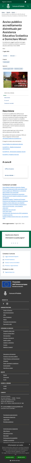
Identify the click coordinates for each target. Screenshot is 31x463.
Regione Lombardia (7, 2)
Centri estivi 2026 (7, 211)
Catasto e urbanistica (8, 343)
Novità (8, 12)
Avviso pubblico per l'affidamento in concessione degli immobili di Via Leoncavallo (14, 191)
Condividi (5, 56)
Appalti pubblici (7, 340)
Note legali (6, 436)
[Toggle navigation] (3, 6)
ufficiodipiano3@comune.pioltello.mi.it (12, 138)
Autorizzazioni (6, 366)
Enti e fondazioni (7, 317)
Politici (5, 319)
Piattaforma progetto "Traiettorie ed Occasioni (14, 199)
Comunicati (6, 377)
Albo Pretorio (6, 431)
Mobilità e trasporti (8, 347)
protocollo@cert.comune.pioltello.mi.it (13, 407)
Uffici (4, 315)
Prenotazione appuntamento (10, 415)
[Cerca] (28, 6)
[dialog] (15, 453)
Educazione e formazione (9, 354)
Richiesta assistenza (8, 422)
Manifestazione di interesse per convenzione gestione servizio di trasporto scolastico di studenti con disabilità (15, 196)
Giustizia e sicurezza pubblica (10, 356)
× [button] (29, 444)
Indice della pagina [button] (9, 93)
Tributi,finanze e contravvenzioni (11, 359)
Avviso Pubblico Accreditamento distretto (13, 144)
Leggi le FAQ (6, 419)
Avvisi (13, 12)
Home (3, 12)
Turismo (5, 345)
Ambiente (5, 361)
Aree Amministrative (8, 313)
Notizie (5, 375)
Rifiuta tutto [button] (21, 457)
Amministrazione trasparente (10, 429)
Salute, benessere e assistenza (10, 363)
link (15, 454)
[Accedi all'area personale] (25, 2)
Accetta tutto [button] (10, 457)
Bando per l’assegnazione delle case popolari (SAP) (15, 189)
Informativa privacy (8, 433)
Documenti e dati (7, 324)
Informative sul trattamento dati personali (13, 442)
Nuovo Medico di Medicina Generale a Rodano (14, 187)
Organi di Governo (7, 310)
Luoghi (5, 386)
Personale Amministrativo (9, 322)
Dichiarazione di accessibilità (10, 438)
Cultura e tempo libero (8, 333)
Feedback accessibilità (8, 440)
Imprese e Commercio (8, 338)
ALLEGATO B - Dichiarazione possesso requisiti (14, 151)
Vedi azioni (12, 56)
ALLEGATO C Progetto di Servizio (11, 154)
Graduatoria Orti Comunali (9, 210)
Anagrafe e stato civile (8, 331)
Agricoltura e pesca (8, 368)
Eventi (4, 388)
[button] (15, 460)
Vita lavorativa (6, 336)
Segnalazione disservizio (9, 417)
